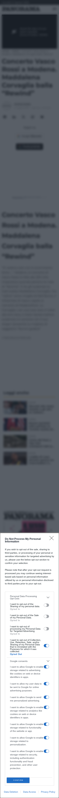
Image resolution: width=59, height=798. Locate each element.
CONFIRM (18, 780)
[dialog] (29, 665)
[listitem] (29, 597)
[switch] (46, 605)
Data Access (29, 792)
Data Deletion (11, 792)
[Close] (52, 539)
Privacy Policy (48, 792)
